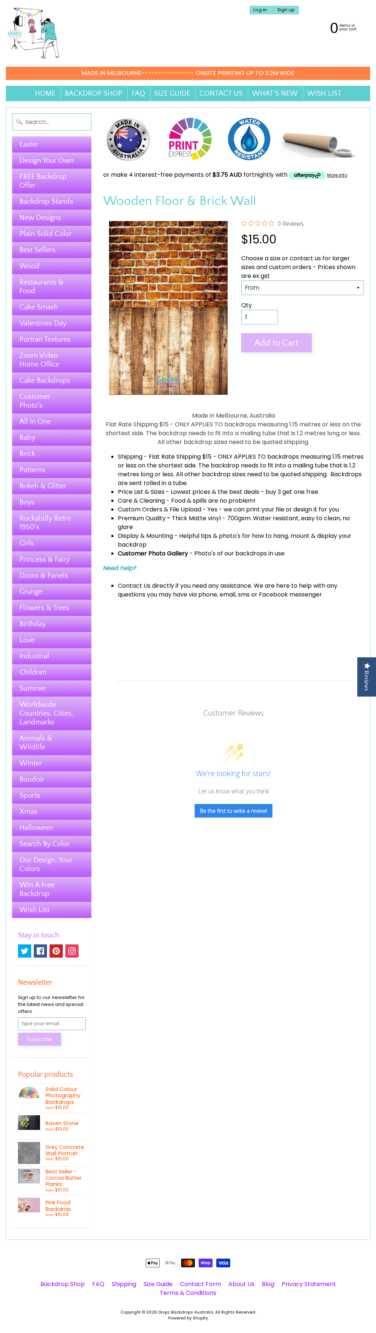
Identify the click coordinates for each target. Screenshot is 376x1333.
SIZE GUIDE (172, 93)
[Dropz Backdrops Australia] (33, 33)
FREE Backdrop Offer (43, 181)
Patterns (32, 470)
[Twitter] (24, 951)
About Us (241, 1284)
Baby (27, 438)
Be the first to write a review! (233, 810)
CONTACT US (221, 93)
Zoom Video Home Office (39, 360)
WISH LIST (324, 93)
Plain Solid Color (45, 234)
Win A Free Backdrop (36, 889)
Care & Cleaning (141, 500)
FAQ (138, 93)
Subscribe (39, 1039)
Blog (268, 1284)
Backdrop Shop (62, 1284)
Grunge (30, 592)
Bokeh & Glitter (42, 486)
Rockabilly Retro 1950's (45, 522)
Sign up (286, 10)
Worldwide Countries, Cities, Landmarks (46, 713)
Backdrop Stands (46, 202)
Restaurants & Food (41, 286)
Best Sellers (37, 250)
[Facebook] (40, 951)
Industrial (34, 656)
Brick (27, 454)
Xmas (28, 812)
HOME (45, 93)
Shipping (130, 456)
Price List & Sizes (141, 492)
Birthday (32, 624)
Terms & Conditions (188, 1293)
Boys (27, 502)
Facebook (273, 594)
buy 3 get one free (291, 492)
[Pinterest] (56, 951)
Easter (29, 144)
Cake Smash (38, 307)
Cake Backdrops (44, 381)
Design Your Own (46, 161)
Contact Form (200, 1284)
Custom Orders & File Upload (159, 509)
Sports (29, 796)
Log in (260, 10)
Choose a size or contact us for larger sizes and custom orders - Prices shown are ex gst (298, 267)
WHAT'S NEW (275, 93)
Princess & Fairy (44, 559)
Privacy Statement (309, 1284)
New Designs (40, 218)
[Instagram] (72, 951)
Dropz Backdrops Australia (185, 1312)
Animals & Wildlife (35, 742)
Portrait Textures (44, 339)
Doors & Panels (43, 576)
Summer (32, 688)
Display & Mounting (145, 536)
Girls (26, 543)
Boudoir (31, 779)
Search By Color (44, 844)
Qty (246, 305)
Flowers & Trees (44, 608)
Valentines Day (42, 323)
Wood (29, 266)
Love (27, 640)
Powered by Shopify (188, 1318)
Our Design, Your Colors (45, 864)
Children (33, 672)
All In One (35, 422)
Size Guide (158, 1284)
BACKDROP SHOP (93, 93)
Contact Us (134, 585)
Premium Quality (142, 518)
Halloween (36, 828)
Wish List (34, 910)
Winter (30, 763)
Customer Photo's (34, 401)
